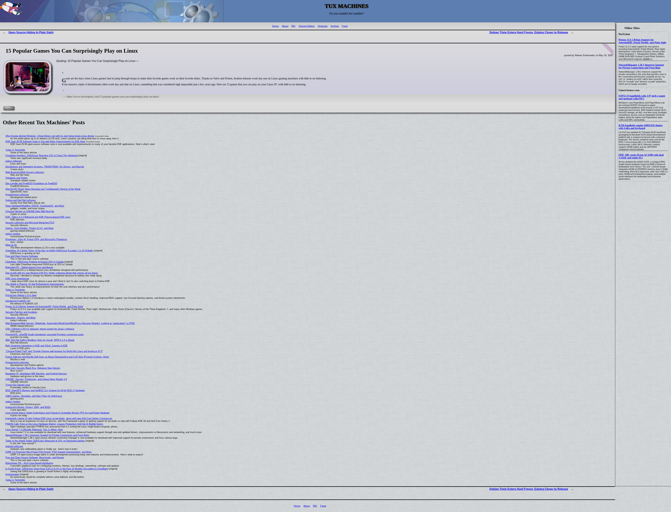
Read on (8, 108)
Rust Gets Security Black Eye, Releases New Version (32, 368)
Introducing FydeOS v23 (17, 301)
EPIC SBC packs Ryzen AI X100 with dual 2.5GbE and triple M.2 (641, 156)
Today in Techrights (15, 150)
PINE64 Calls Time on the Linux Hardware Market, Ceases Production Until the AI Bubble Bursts (54, 424)
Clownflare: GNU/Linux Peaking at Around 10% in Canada (34, 261)
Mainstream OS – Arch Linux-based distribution (29, 463)
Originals (322, 26)
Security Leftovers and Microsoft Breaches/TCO (29, 222)
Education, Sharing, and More (20, 317)
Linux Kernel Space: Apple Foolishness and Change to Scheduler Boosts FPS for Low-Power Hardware (57, 412)
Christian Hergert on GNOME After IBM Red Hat (29, 211)
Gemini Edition (307, 26)
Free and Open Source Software (21, 256)
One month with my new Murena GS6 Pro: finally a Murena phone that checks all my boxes (51, 273)
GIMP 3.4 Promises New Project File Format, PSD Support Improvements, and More (48, 452)
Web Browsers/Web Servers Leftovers (24, 172)
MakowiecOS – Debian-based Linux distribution (29, 267)
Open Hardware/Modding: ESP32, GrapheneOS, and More (34, 206)
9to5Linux (624, 34)
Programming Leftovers (17, 194)
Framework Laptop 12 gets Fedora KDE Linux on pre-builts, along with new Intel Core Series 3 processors (58, 418)
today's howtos (12, 233)
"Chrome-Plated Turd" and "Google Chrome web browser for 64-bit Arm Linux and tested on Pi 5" (54, 351)
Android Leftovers (14, 446)
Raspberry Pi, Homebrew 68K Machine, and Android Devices (36, 373)
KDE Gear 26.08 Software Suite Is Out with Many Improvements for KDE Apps (45, 141)
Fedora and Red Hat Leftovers (20, 200)
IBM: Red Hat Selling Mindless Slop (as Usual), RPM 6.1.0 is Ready (40, 340)
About (285, 26)
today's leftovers (13, 161)
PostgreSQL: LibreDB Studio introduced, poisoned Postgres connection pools (44, 334)
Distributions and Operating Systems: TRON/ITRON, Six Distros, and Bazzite (44, 166)
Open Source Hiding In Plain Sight (30, 32)
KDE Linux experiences (17, 278)
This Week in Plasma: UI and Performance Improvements (34, 284)
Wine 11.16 (11, 245)
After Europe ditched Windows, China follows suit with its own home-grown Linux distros (49, 136)
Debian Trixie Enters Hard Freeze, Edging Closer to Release (528, 32)
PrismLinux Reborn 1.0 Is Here (21, 295)
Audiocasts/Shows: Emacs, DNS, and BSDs (28, 407)
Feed (345, 26)
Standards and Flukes (16, 178)
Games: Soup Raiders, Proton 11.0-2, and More (29, 228)
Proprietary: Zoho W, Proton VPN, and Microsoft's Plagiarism (36, 239)
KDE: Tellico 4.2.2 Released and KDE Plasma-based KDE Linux (37, 217)
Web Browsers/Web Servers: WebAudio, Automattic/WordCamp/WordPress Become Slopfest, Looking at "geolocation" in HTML (70, 323)
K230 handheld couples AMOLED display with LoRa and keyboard (641, 127)
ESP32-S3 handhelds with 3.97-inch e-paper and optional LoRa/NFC (642, 97)
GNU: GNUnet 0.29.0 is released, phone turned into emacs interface (39, 329)
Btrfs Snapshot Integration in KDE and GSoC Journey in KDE (36, 345)
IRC (293, 26)
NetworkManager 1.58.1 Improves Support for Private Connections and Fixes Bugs (641, 66)
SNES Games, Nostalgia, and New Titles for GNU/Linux (33, 396)
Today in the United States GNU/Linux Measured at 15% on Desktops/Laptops (45, 440)
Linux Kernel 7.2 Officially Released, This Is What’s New (34, 429)
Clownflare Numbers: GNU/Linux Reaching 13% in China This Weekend (41, 155)
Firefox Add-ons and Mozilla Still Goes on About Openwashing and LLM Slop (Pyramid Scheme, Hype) (57, 357)
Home (275, 26)
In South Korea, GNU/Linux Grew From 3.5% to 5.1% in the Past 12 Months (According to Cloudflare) (56, 468)
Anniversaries (12, 474)
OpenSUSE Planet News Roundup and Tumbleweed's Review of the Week (43, 189)
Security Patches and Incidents (21, 312)
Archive (335, 26)
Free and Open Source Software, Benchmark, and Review (34, 457)
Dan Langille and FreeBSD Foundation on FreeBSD (31, 183)
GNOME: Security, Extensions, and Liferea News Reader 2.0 (36, 379)
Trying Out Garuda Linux (17, 385)
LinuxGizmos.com (629, 90)
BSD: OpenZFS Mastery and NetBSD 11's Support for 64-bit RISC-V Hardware (45, 390)
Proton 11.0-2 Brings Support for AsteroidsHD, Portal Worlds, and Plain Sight (642, 41)
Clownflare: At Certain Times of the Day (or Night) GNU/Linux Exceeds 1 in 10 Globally (49, 250)
